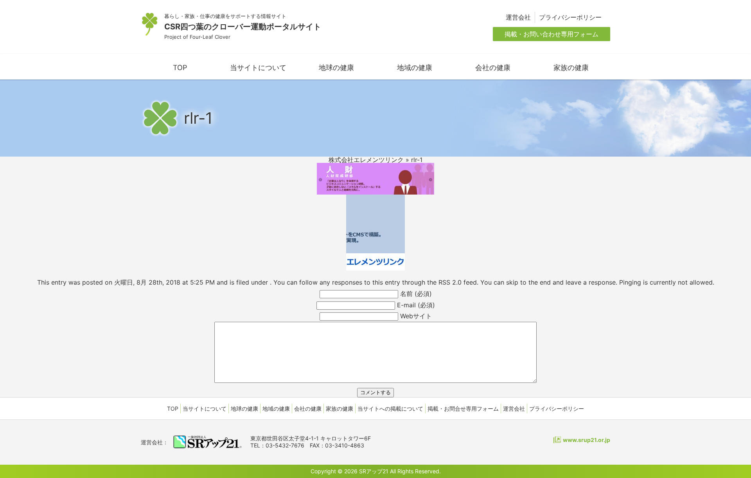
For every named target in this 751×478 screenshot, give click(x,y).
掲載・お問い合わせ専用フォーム (551, 34)
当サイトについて (258, 67)
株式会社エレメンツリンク (366, 160)
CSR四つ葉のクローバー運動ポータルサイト (242, 26)
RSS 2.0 (450, 282)
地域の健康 (414, 67)
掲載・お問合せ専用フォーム (463, 408)
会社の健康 (492, 67)
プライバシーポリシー (570, 17)
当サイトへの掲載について (390, 408)
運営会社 (518, 17)
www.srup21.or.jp (586, 440)
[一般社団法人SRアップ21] (207, 445)
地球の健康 (336, 67)
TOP (180, 67)
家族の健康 (571, 67)
